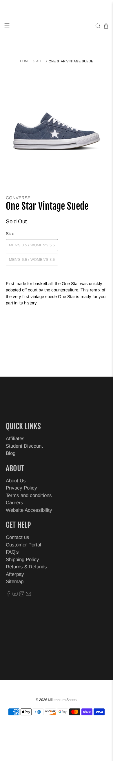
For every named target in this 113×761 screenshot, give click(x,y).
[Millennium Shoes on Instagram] (21, 595)
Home (25, 61)
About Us (16, 480)
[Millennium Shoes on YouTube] (15, 595)
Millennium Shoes (62, 700)
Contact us (17, 537)
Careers (14, 502)
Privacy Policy (21, 488)
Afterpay (15, 574)
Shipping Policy (22, 559)
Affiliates (15, 438)
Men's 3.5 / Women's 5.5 (32, 245)
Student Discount (24, 446)
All (39, 61)
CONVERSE (18, 197)
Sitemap (14, 581)
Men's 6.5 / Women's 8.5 (32, 259)
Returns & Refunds (26, 567)
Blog (10, 453)
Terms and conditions (29, 495)
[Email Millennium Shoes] (28, 595)
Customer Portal (23, 545)
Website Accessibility (29, 510)
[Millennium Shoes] (56, 26)
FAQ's (12, 552)
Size (10, 233)
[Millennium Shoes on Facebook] (8, 595)
